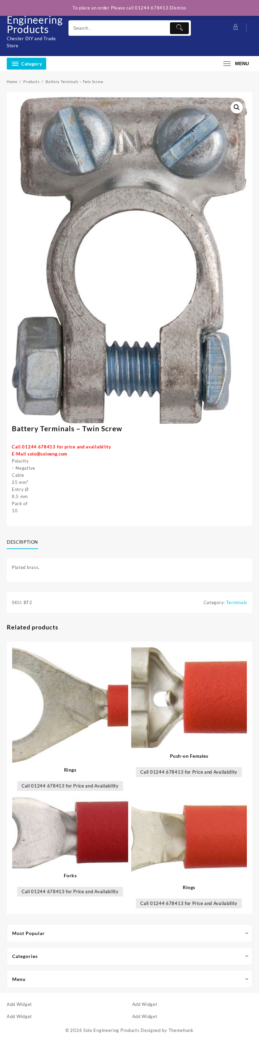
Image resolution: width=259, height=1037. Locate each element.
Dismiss (178, 7)
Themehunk (181, 1030)
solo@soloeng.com (47, 454)
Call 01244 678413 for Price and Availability (70, 785)
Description (22, 542)
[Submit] (179, 28)
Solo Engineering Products (35, 19)
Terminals (236, 602)
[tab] (25, 542)
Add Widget (19, 1004)
